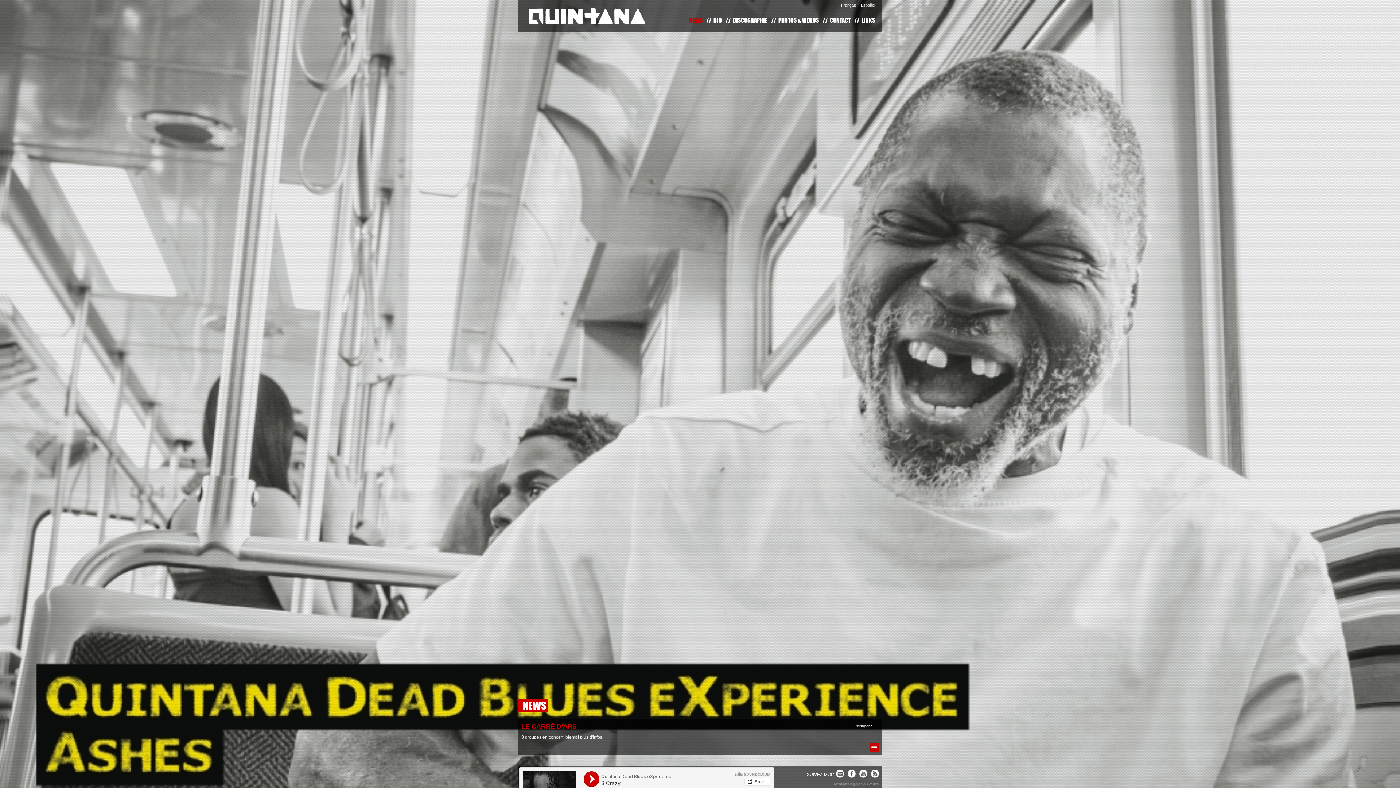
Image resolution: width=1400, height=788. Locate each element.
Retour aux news (874, 747)
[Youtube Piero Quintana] (863, 774)
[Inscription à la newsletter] (840, 774)
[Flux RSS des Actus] (875, 774)
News (696, 20)
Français (849, 5)
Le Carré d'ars (549, 726)
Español (868, 5)
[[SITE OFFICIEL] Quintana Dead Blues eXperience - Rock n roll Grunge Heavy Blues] (587, 16)
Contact (840, 20)
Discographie (750, 20)
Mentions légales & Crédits (856, 784)
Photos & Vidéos (798, 20)
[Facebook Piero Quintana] (852, 774)
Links (868, 20)
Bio (717, 20)
